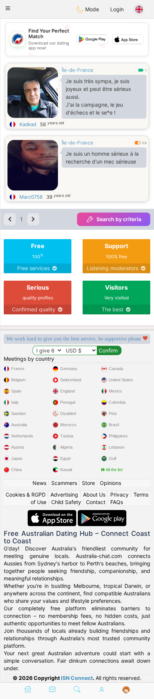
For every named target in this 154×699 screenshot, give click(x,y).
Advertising (64, 494)
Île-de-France (77, 70)
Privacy (119, 494)
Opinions (110, 483)
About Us (94, 494)
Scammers (64, 483)
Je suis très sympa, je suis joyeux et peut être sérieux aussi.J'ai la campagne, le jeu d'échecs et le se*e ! (98, 97)
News (39, 483)
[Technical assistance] (126, 690)
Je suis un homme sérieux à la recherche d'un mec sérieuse (102, 157)
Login (117, 9)
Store (88, 483)
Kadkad (27, 124)
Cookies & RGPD (26, 494)
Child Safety (66, 502)
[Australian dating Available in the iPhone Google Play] (102, 513)
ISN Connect (77, 678)
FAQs (116, 502)
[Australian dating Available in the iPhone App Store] (53, 513)
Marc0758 (31, 197)
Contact (95, 502)
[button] (8, 8)
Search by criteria (118, 219)
